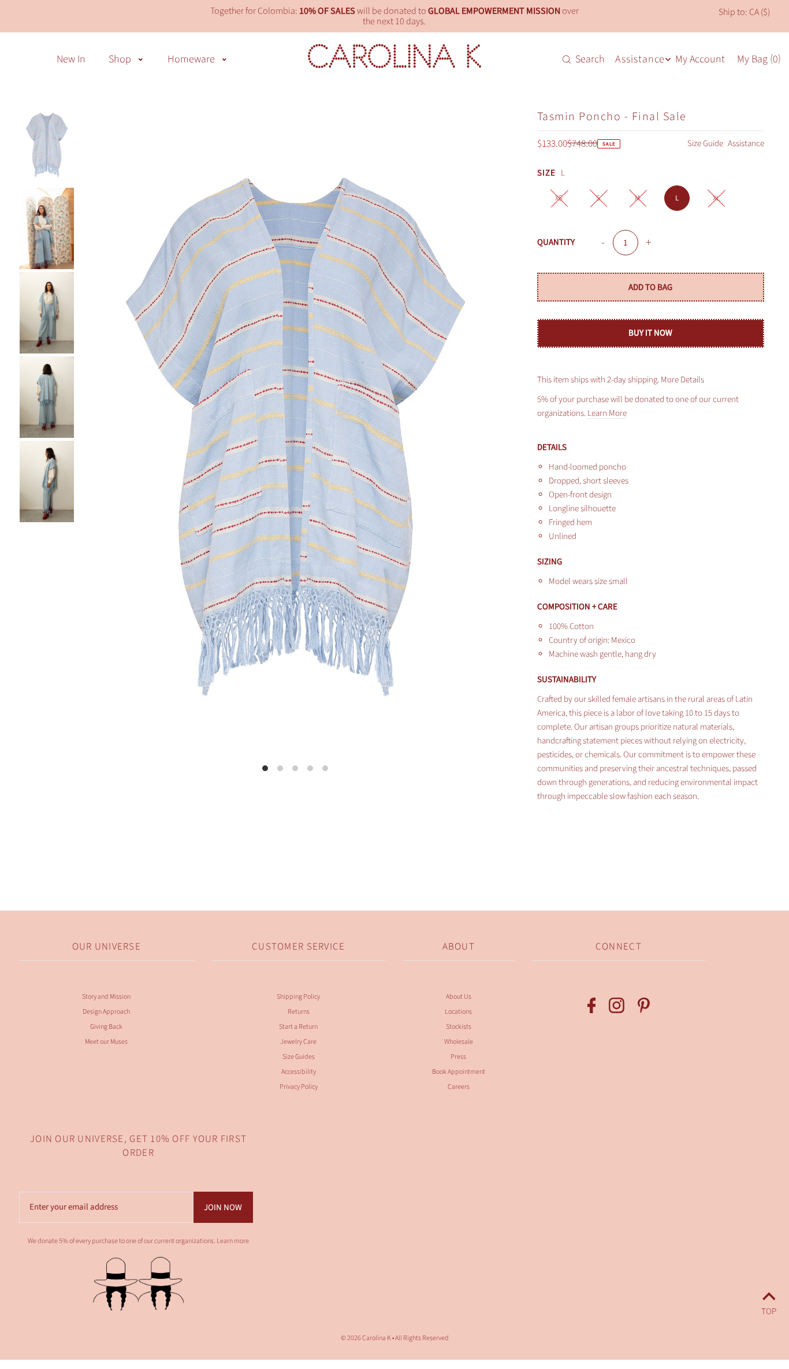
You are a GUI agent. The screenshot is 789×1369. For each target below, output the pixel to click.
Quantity (556, 242)
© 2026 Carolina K (366, 1338)
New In (71, 59)
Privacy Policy (299, 1087)
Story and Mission (106, 997)
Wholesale (458, 1042)
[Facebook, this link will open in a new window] (591, 1008)
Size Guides (298, 1057)
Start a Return (298, 1027)
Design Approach (106, 1012)
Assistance (746, 143)
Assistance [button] (640, 59)
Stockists (458, 1027)
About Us (458, 997)
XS (559, 198)
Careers (459, 1087)
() (759, 58)
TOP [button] (768, 1309)
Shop (120, 59)
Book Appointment (458, 1072)
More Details (682, 380)
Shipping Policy (298, 997)
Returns (299, 1012)
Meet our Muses (106, 1042)
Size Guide (706, 143)
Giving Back (106, 1027)
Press (458, 1057)
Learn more (233, 1241)
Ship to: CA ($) (744, 12)
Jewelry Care (298, 1042)
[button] (140, 58)
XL (716, 198)
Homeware (191, 59)
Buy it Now (650, 333)
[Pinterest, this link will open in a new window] (644, 1008)
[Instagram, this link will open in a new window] (616, 1008)
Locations (458, 1012)
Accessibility (298, 1072)
